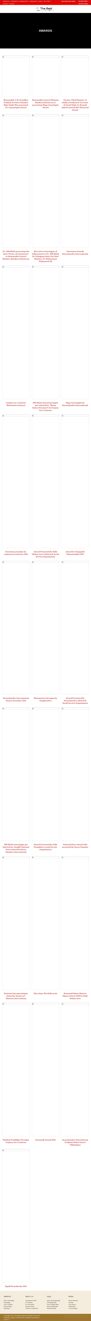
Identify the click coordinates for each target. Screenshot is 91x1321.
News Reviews (73, 1300)
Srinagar (11, 3)
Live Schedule (72, 1308)
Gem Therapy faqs (53, 1304)
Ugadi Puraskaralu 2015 (16, 1286)
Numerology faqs (52, 1306)
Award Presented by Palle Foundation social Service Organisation (45, 847)
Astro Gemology (9, 1300)
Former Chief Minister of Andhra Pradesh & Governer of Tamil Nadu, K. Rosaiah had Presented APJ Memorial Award (75, 105)
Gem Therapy (8, 1304)
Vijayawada (33, 1)
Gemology (7, 1302)
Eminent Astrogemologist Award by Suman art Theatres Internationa (16, 995)
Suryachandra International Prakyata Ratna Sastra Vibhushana (75, 1142)
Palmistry (7, 1308)
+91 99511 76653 (83, 1)
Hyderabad (14, 1)
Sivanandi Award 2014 (45, 1140)
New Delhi (47, 1)
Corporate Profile (30, 1300)
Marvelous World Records (45, 993)
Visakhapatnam (23, 1)
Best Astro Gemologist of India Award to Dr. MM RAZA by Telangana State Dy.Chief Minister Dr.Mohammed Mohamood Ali (45, 256)
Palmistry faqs (51, 1308)
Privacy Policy (29, 1306)
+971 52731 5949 (83, 3)
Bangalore (6, 1)
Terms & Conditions (31, 1308)
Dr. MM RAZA (29, 1304)
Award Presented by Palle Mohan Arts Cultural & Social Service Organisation (45, 554)
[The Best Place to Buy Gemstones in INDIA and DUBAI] (45, 9)
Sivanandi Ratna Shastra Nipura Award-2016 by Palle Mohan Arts (75, 995)
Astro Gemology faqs (53, 1300)
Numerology (8, 1306)
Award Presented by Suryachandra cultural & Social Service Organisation (75, 700)
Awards (70, 1302)
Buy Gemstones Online (68, 1)
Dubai (40, 1)
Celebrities (71, 1306)
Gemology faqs (51, 1302)
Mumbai (5, 3)
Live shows (72, 1304)
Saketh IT (7, 1319)
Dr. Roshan (29, 1302)
